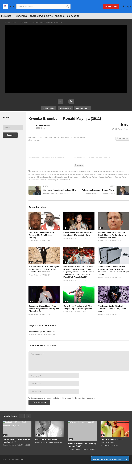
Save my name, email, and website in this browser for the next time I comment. (63, 398)
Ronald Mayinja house (43, 174)
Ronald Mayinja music (75, 174)
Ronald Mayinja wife (93, 177)
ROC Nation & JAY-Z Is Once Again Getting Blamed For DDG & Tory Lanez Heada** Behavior (43, 269)
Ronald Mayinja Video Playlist (41, 331)
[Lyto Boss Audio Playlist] (49, 429)
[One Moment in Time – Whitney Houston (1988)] (17, 429)
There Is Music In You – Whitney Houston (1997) (82, 444)
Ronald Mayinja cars (105, 171)
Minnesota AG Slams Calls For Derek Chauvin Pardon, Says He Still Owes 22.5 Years (112, 235)
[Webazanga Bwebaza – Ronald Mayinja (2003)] (106, 193)
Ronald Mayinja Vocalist (76, 177)
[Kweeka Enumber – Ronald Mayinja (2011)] (44, 221)
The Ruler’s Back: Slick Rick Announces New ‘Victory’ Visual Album (112, 308)
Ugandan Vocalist (63, 180)
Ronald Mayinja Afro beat (52, 171)
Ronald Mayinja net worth (93, 174)
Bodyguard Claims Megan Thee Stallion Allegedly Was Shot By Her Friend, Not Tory (43, 308)
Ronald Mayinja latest (59, 174)
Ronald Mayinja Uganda (42, 177)
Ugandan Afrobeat (107, 177)
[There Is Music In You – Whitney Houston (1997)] (82, 431)
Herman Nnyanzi (43, 126)
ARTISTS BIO (22, 16)
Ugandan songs (51, 180)
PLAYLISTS (6, 16)
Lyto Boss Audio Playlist (46, 439)
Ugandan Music (120, 177)
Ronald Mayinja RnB (110, 174)
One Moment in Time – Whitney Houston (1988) (16, 440)
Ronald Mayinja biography (71, 171)
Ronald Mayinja (37, 171)
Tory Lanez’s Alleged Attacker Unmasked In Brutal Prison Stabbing (41, 235)
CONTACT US (73, 16)
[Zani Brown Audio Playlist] (115, 429)
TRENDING (60, 16)
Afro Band (48, 137)
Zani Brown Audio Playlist (112, 439)
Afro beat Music (58, 137)
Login (128, 6)
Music (66, 137)
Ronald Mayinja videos (59, 177)
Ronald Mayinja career (89, 171)
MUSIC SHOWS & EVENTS (41, 16)
